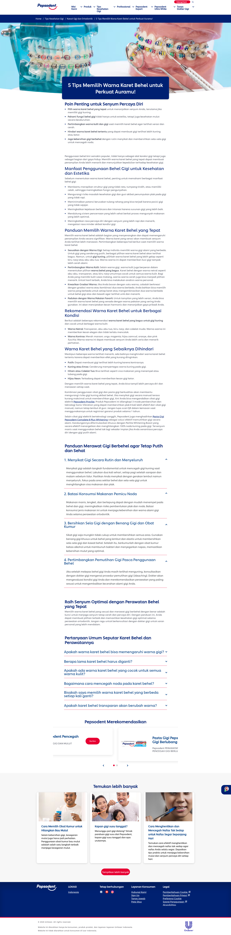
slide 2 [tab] (117, 765)
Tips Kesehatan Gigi (102, 9)
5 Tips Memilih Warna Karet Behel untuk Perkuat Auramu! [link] (124, 18)
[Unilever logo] (188, 925)
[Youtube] (106, 891)
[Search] (192, 2)
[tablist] (103, 765)
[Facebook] (101, 891)
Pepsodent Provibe (84, 401)
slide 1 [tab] (114, 765)
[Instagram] (112, 891)
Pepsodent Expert (141, 7)
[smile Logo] (47, 6)
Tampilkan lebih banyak (115, 871)
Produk (87, 6)
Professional (123, 6)
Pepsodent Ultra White (161, 7)
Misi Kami (74, 7)
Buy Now (93, 741)
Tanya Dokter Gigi (183, 7)
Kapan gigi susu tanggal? (111, 826)
